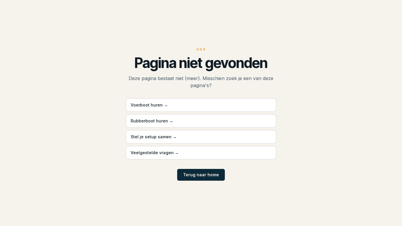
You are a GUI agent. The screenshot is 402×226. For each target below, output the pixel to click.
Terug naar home (201, 174)
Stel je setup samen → (154, 136)
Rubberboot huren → (152, 120)
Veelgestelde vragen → (155, 152)
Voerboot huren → (149, 104)
